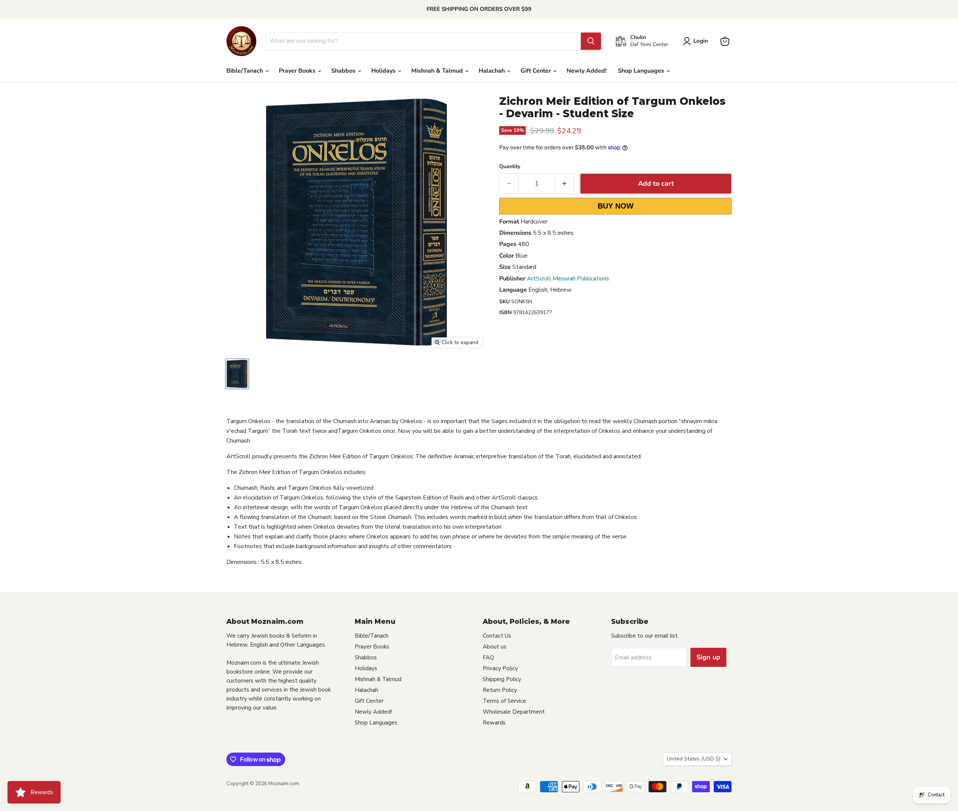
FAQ (488, 657)
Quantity (509, 167)
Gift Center (536, 71)
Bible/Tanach (245, 71)
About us (494, 646)
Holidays (384, 71)
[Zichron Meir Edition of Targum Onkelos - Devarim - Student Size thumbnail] (237, 374)
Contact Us (497, 636)
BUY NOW (616, 206)
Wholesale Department (514, 712)
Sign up (708, 657)
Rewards (494, 722)
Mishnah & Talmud (437, 71)
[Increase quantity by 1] (564, 183)
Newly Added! (587, 71)
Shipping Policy (502, 679)
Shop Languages (642, 71)
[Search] (591, 41)
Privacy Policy (500, 668)
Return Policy (500, 690)
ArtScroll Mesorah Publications (568, 278)
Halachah (492, 71)
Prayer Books (298, 71)
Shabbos (344, 71)
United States (693, 758)
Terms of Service (504, 701)
